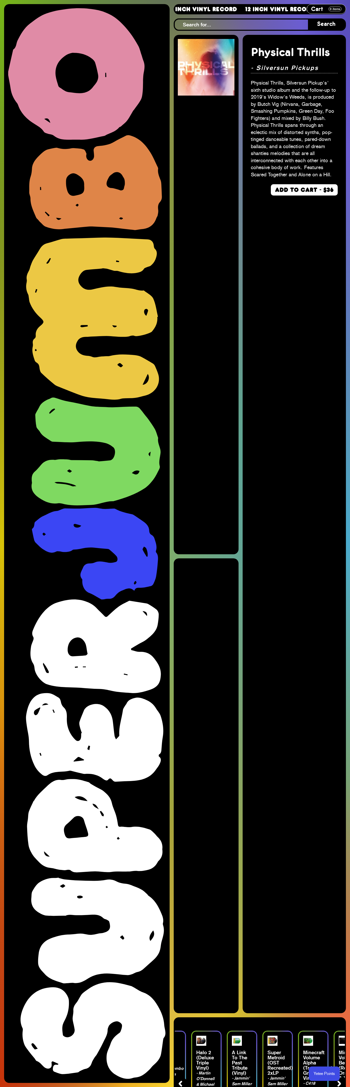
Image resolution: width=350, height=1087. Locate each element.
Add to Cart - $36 (304, 190)
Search (326, 24)
